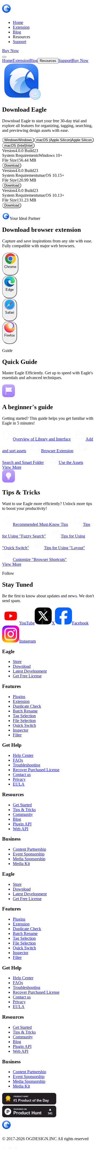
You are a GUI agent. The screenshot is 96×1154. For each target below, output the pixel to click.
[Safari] (9, 318)
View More (11, 467)
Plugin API (22, 824)
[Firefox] (9, 341)
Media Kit (21, 863)
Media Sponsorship (29, 859)
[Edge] (9, 295)
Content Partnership (29, 849)
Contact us (22, 774)
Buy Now (10, 50)
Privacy (19, 779)
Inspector (20, 730)
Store (17, 661)
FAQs (18, 760)
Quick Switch (24, 725)
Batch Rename (25, 711)
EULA (19, 784)
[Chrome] (10, 272)
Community (23, 814)
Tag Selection (24, 716)
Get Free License (27, 676)
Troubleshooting (26, 765)
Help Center (23, 755)
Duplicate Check (27, 706)
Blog (17, 819)
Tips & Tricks (24, 809)
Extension (21, 701)
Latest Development (30, 671)
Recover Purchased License (36, 769)
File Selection (24, 720)
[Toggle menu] (4, 57)
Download (11, 165)
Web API (20, 828)
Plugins (19, 696)
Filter (17, 735)
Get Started (22, 805)
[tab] (18, 140)
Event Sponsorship (29, 854)
